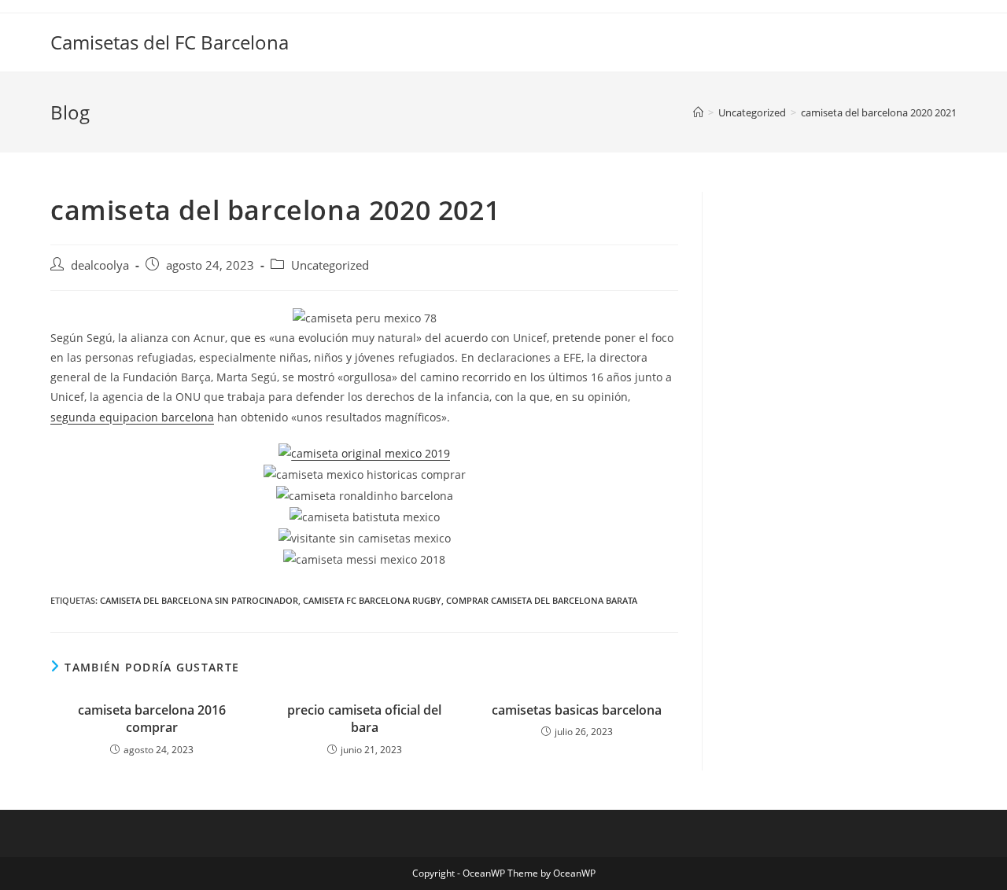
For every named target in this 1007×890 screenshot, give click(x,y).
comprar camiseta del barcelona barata (541, 600)
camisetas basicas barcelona (577, 710)
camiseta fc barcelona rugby (372, 600)
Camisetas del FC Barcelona (169, 42)
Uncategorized (330, 265)
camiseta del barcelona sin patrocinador (199, 600)
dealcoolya (100, 265)
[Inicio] (698, 112)
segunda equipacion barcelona (132, 417)
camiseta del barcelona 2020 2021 (879, 112)
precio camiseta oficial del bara (364, 718)
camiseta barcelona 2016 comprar (152, 718)
